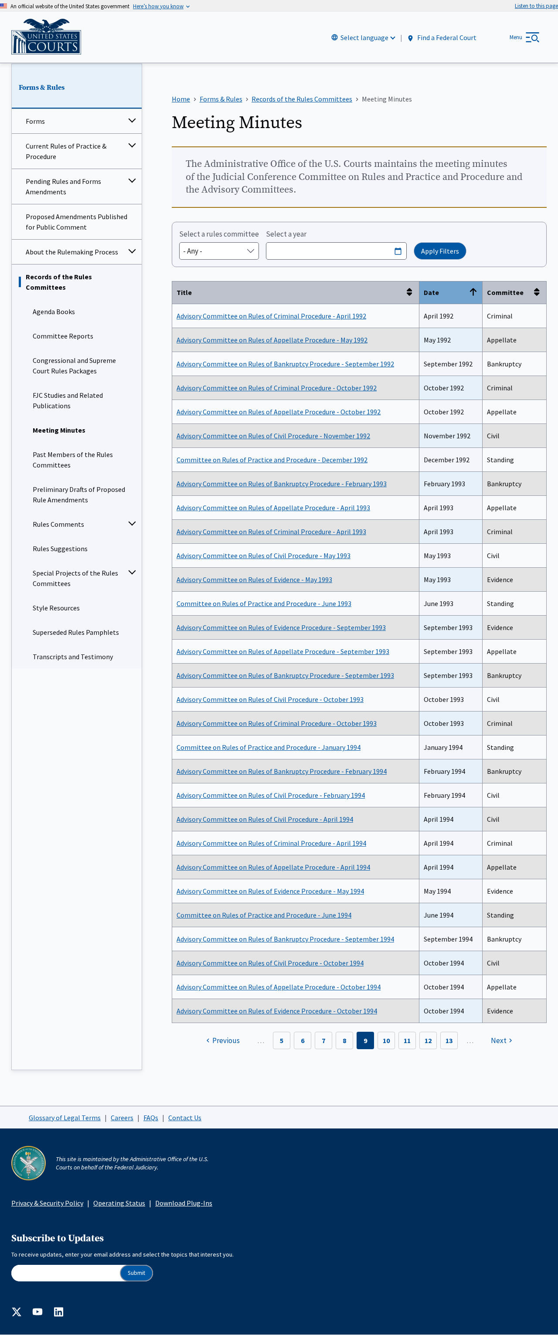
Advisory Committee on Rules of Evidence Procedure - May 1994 (270, 891)
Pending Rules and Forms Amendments (63, 186)
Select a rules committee (219, 234)
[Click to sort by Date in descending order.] (475, 293)
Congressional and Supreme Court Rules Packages (74, 365)
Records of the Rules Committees (59, 281)
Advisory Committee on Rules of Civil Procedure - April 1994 (265, 819)
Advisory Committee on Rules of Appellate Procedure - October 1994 (279, 987)
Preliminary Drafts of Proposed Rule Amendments (79, 494)
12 (428, 1040)
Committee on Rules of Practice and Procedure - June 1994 (264, 915)
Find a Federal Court (446, 38)
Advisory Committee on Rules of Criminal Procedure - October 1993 (277, 723)
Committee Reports (63, 336)
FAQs (150, 1117)
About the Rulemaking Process (72, 251)
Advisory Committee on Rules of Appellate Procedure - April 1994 (273, 867)
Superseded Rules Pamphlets (76, 632)
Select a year (286, 234)
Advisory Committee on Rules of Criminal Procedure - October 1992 (277, 387)
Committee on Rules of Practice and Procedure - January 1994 (269, 747)
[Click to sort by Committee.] (539, 293)
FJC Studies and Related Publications (68, 400)
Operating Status (119, 1203)
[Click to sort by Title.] (412, 293)
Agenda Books (54, 311)
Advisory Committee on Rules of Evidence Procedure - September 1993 (281, 627)
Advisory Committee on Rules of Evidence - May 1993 (254, 579)
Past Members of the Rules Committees (73, 459)
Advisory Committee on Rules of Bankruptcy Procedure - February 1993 (282, 483)
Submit (136, 1273)
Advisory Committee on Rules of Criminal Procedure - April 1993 (271, 531)
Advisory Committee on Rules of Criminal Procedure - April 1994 (271, 843)
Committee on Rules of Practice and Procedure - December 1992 (272, 459)
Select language (364, 37)
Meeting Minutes (59, 430)
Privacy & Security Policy (47, 1203)
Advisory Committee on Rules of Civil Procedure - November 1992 (273, 435)
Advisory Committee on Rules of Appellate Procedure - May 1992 (272, 339)
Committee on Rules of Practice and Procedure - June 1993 (264, 603)
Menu (516, 37)
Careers (122, 1117)
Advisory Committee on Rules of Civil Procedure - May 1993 (263, 555)
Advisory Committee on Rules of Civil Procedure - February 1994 (271, 795)
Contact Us (184, 1117)
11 (407, 1040)
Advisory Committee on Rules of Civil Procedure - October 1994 (270, 963)
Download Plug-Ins (183, 1203)
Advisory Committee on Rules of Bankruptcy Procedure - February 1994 (282, 771)
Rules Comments (58, 524)
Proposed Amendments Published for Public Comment (76, 221)
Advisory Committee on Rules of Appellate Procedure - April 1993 (273, 507)
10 (386, 1040)
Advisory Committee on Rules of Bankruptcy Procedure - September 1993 (285, 675)
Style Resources (56, 607)
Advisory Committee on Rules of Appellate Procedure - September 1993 (283, 651)
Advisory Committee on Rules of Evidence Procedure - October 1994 (277, 1010)
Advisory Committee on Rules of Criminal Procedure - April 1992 (271, 316)
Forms (35, 121)
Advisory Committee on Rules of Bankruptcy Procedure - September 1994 (285, 939)
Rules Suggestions (60, 548)
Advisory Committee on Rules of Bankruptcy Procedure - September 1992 (285, 363)
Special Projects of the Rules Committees (75, 578)
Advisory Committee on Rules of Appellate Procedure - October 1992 (279, 411)
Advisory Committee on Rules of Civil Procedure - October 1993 (270, 699)
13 (449, 1040)
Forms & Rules (42, 87)
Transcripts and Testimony (73, 656)
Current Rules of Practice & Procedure (66, 151)
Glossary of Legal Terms (65, 1117)
